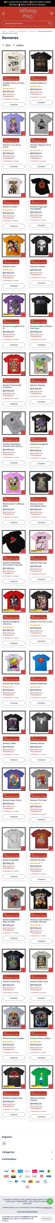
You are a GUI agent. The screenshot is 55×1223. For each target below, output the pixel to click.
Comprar (14, 104)
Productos (11, 31)
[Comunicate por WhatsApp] (50, 1201)
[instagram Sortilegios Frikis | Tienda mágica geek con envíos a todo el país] (4, 1143)
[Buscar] (49, 23)
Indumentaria (22, 31)
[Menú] (3, 13)
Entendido (47, 1219)
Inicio (4, 31)
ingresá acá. (47, 1207)
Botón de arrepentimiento (27, 1212)
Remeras (33, 31)
